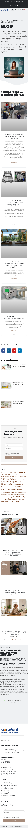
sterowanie (3, 496)
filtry (3, 479)
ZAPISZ (14, 457)
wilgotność (4, 501)
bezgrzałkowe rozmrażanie (6, 472)
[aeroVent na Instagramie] (13, 5)
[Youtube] (14, 350)
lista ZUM (13, 487)
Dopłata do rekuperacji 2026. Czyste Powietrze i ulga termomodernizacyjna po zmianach (14, 553)
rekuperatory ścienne (13, 494)
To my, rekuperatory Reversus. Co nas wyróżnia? (14, 317)
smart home (20, 494)
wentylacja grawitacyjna (10, 499)
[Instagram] (9, 350)
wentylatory (22, 499)
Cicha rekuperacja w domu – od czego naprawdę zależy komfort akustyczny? (14, 633)
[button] (12, 10)
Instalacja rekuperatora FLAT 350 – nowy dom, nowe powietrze (14, 136)
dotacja (12, 476)
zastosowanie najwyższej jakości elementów (14, 751)
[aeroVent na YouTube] (17, 5)
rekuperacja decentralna (20, 492)
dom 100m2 (13, 474)
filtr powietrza (21, 476)
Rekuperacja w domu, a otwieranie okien (19, 402)
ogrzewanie (18, 489)
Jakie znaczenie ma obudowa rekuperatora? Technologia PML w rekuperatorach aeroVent (14, 203)
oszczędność (7, 492)
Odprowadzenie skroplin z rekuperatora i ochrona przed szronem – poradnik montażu (14, 592)
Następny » (21, 640)
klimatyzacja (6, 484)
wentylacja (21, 496)
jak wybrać (18, 481)
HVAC (7, 479)
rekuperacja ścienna (5, 494)
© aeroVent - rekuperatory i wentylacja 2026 (11, 826)
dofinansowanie (6, 475)
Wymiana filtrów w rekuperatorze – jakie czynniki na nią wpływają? (20, 384)
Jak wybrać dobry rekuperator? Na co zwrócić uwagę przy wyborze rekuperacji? (14, 264)
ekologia (15, 476)
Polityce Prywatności (15, 817)
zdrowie (15, 501)
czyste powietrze (18, 472)
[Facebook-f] (3, 350)
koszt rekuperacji (6, 487)
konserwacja (15, 484)
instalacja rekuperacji (17, 479)
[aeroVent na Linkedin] (15, 5)
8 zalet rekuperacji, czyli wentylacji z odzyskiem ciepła (19, 366)
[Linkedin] (20, 350)
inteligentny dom (7, 482)
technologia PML (11, 497)
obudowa (12, 489)
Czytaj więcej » (14, 162)
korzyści (21, 484)
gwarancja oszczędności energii (11, 752)
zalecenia (10, 501)
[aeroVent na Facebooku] (10, 5)
